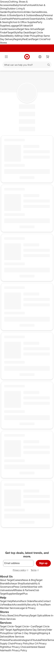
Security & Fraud (36, 604)
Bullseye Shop (15, 583)
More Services (16, 636)
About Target (7, 580)
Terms (33, 570)
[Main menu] (6, 56)
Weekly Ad (11, 35)
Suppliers (11, 593)
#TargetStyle (12, 32)
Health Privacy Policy (15, 650)
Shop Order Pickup (27, 35)
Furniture (30, 5)
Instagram (25, 640)
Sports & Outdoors (26, 15)
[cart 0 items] (47, 56)
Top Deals (24, 32)
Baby (16, 5)
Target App (11, 629)
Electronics (19, 11)
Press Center (20, 586)
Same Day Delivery (36, 629)
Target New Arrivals (27, 29)
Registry (18, 39)
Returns (16, 601)
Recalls (38, 601)
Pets (14, 18)
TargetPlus (22, 593)
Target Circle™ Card (25, 626)
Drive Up (12, 633)
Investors (8, 590)
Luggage (14, 25)
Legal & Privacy (27, 608)
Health (8, 18)
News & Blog (29, 580)
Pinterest (5, 640)
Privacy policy (19, 570)
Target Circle (39, 39)
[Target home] (27, 57)
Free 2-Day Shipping (28, 633)
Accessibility (20, 604)
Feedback (8, 604)
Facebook (15, 640)
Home (22, 5)
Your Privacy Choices (18, 646)
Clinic (16, 615)
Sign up (43, 563)
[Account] (40, 56)
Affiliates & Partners (23, 590)
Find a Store (6, 615)
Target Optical (37, 615)
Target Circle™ (7, 626)
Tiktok (44, 640)
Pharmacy (24, 615)
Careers (18, 580)
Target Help (6, 601)
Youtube (36, 640)
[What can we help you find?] (27, 65)
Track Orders (27, 601)
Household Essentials (29, 18)
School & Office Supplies (23, 22)
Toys (10, 11)
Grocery (4, 1)
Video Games (32, 11)
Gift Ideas (24, 25)
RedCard (27, 39)
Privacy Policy (21, 643)
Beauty (39, 15)
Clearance (11, 29)
